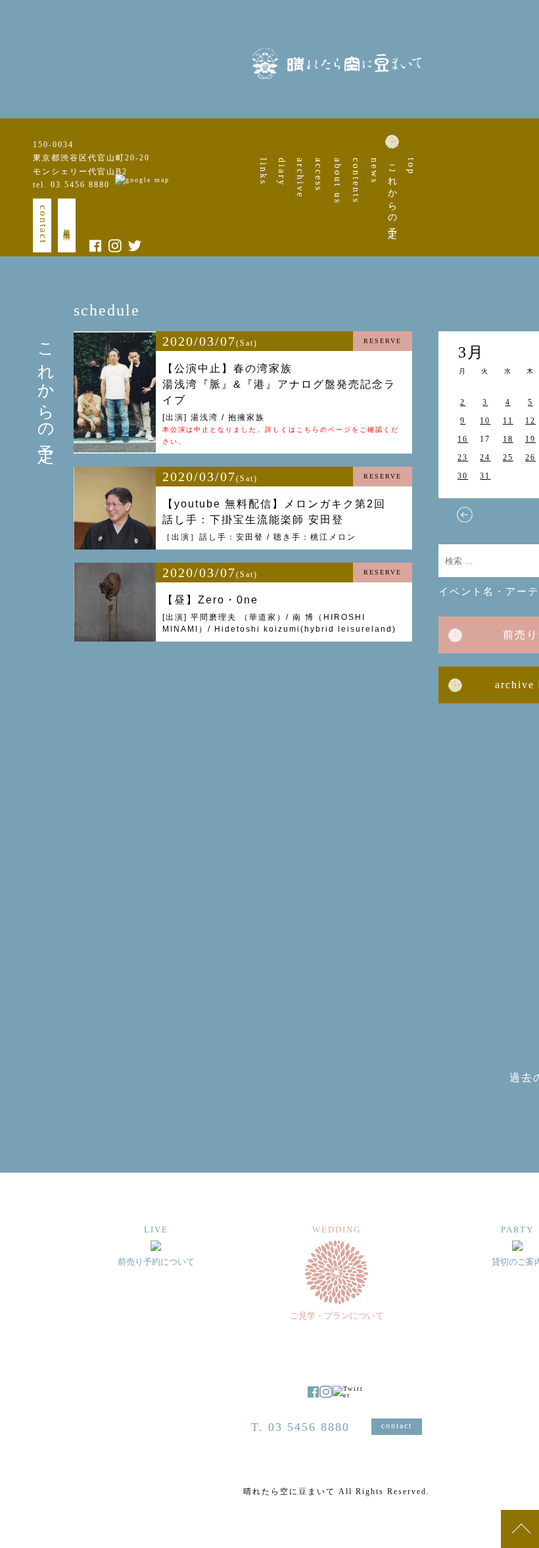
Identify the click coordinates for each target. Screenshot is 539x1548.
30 (462, 476)
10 (485, 421)
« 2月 (465, 515)
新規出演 (67, 225)
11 (508, 421)
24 (485, 457)
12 (530, 421)
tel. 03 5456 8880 (71, 184)
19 (530, 439)
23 (462, 457)
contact (43, 224)
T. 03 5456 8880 (300, 1427)
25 (508, 457)
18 (508, 439)
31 (485, 476)
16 (462, 439)
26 (530, 457)
